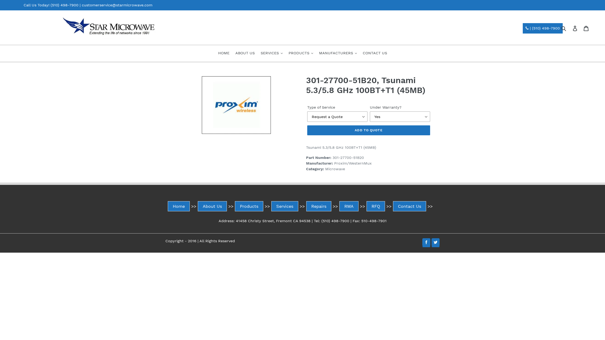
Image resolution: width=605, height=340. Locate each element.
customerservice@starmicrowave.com (117, 5)
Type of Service (321, 107)
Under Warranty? (386, 107)
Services (284, 206)
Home (179, 206)
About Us (212, 206)
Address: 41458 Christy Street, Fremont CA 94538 (265, 221)
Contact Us (409, 206)
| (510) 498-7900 (544, 28)
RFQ (376, 206)
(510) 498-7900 (64, 5)
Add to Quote (368, 130)
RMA (349, 206)
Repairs (318, 206)
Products (249, 206)
